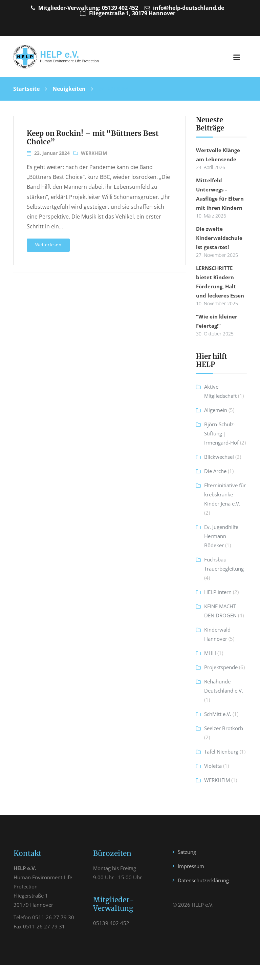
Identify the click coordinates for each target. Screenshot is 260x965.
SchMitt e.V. (217, 714)
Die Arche (215, 471)
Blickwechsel (219, 456)
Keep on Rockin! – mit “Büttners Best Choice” (92, 137)
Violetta (213, 765)
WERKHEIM (94, 153)
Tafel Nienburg (221, 751)
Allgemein (215, 410)
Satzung (187, 851)
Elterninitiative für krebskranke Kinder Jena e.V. (225, 494)
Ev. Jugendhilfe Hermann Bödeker (221, 536)
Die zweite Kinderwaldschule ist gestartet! (219, 237)
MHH (210, 653)
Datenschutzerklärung (203, 880)
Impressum (191, 866)
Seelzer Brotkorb (223, 728)
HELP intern (218, 592)
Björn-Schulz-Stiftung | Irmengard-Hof (221, 433)
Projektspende (221, 667)
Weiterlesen (48, 245)
